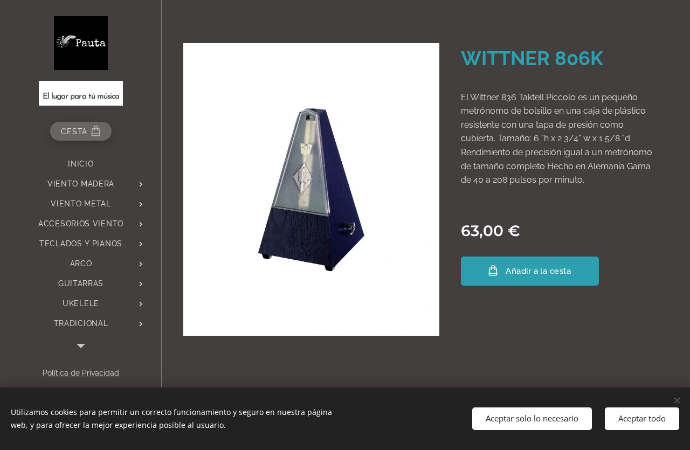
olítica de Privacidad (83, 373)
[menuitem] (80, 164)
